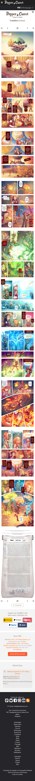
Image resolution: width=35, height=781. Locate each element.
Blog (17, 738)
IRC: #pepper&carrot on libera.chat (17, 712)
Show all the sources (17, 654)
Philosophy (17, 730)
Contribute (17, 734)
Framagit (17, 744)
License (17, 742)
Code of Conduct (17, 774)
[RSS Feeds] (28, 701)
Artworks (17, 726)
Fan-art (17, 728)
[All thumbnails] (17, 28)
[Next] (27, 28)
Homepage (17, 722)
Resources (17, 732)
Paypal (17, 762)
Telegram (17, 716)
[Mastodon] (7, 701)
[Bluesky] (11, 701)
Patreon (17, 758)
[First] (2, 28)
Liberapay (17, 756)
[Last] (33, 28)
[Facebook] (15, 701)
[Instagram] (20, 701)
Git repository (17, 649)
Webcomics (17, 724)
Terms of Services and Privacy (17, 772)
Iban (17, 764)
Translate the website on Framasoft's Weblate (17, 770)
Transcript (18, 605)
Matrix (17, 714)
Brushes (17, 750)
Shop (17, 736)
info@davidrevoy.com (21, 706)
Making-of (17, 748)
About (17, 740)
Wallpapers (17, 752)
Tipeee (17, 760)
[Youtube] (24, 701)
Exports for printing (17, 647)
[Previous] (7, 28)
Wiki (17, 746)
